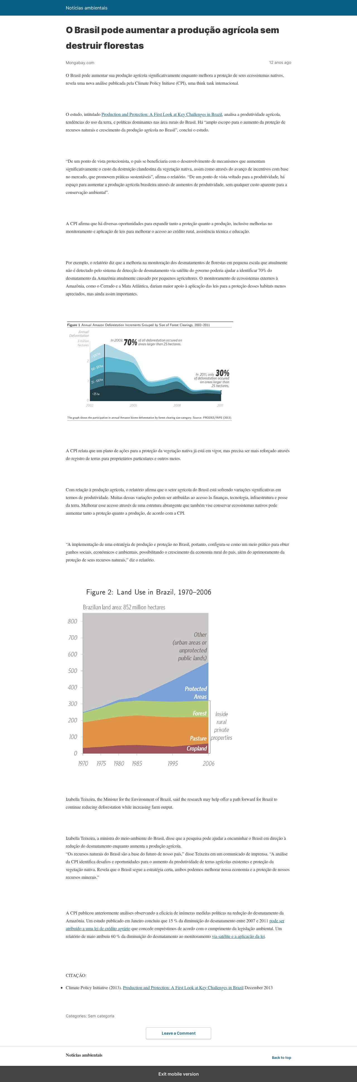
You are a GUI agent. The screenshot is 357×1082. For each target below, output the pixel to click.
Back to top (281, 1058)
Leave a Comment (179, 1033)
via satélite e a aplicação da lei (238, 936)
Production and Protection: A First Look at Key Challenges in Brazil (162, 114)
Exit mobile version (178, 1074)
